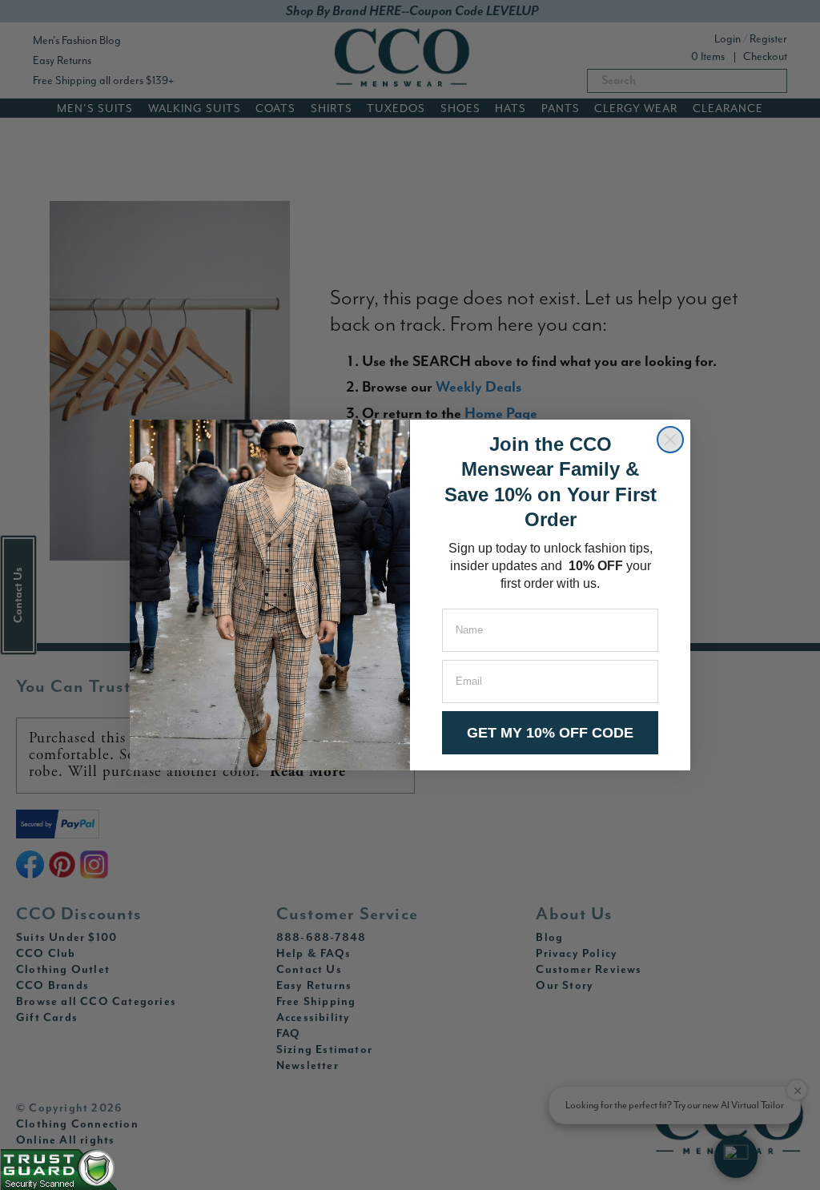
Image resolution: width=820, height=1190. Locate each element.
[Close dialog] (670, 439)
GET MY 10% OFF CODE (550, 733)
